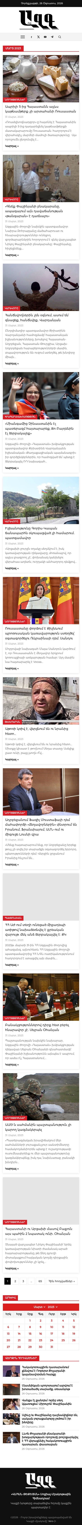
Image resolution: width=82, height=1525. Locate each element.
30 (40, 1346)
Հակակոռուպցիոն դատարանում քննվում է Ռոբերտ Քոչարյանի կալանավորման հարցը (45, 1370)
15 (30, 1333)
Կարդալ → (12, 145)
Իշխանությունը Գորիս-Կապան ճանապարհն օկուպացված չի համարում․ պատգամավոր (40, 533)
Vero (50, 1521)
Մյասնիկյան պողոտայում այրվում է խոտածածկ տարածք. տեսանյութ (47, 1387)
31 (52, 1346)
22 (29, 1340)
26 (74, 1340)
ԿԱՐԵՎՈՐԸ (11, 199)
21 (19, 1340)
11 (63, 1327)
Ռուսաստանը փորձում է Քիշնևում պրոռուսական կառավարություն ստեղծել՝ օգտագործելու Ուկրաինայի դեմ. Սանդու (40, 633)
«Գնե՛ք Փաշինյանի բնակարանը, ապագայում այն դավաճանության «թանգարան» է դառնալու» (34, 211)
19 (73, 1333)
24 (51, 1340)
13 (8, 1333)
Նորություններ (15, 99)
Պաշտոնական (13, 918)
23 (40, 1340)
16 (40, 1333)
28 (19, 1346)
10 (51, 1327)
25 (63, 1340)
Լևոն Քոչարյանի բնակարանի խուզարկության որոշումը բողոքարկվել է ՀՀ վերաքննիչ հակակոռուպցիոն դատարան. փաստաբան (50, 1439)
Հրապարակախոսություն (20, 416)
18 (63, 1333)
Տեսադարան (12, 722)
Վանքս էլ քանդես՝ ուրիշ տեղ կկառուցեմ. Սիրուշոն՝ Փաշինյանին (47, 1402)
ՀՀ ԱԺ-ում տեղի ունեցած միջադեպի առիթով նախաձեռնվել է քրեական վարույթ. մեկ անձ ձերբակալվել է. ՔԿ (35, 929)
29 (30, 1346)
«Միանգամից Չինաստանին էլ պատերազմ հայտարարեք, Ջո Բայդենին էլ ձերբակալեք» (39, 428)
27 (8, 1346)
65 (40, 1281)
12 (74, 1327)
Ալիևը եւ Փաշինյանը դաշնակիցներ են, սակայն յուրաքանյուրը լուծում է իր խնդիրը (50, 1418)
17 (52, 1333)
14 (19, 1333)
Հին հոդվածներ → (61, 1281)
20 (8, 1340)
